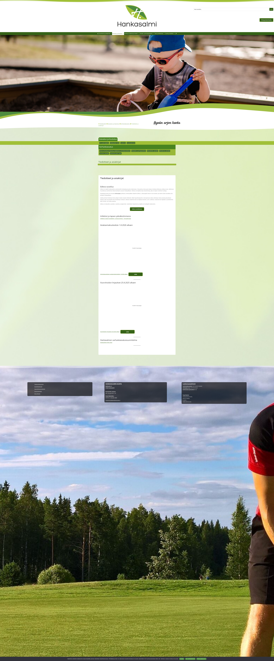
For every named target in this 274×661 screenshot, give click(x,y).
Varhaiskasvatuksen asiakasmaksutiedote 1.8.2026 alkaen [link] (114, 274)
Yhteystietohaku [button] (266, 20)
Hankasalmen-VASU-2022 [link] (106, 342)
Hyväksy (182, 658)
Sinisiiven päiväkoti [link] (104, 153)
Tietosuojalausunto (201, 658)
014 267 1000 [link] (114, 397)
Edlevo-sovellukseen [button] (137, 209)
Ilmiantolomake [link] (38, 391)
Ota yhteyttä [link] (37, 393)
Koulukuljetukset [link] (131, 143)
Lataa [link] (135, 274)
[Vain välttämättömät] (272, 659)
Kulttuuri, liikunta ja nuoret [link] (131, 33)
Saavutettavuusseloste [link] (39, 389)
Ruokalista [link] (123, 143)
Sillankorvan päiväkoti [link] (164, 151)
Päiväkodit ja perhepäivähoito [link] (139, 151)
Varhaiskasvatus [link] (106, 146)
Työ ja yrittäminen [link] (159, 33)
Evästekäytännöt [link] (38, 386)
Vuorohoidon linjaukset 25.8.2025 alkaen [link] (110, 331)
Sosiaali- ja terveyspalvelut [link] (146, 33)
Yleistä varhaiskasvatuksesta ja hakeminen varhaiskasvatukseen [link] (115, 151)
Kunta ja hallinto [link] (169, 33)
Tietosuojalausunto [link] (39, 384)
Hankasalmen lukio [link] (114, 143)
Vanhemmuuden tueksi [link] (115, 153)
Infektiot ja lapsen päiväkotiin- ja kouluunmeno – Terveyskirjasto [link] (115, 218)
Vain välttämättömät (190, 658)
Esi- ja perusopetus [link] (104, 143)
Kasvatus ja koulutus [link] (117, 33)
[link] (137, 30)
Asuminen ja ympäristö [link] (104, 33)
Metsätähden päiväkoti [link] (152, 151)
